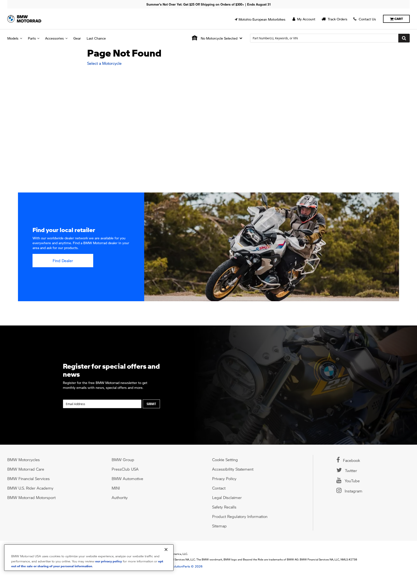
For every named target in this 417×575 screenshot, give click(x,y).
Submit (151, 404)
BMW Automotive (127, 478)
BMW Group (123, 459)
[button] (260, 19)
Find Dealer (63, 260)
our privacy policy (108, 561)
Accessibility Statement (232, 469)
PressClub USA (125, 469)
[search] (330, 38)
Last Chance (96, 38)
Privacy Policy (224, 478)
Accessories (54, 38)
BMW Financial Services (28, 478)
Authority (120, 497)
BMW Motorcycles (23, 459)
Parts (32, 38)
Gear (77, 38)
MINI (116, 488)
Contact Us (367, 19)
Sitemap (219, 526)
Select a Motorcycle (104, 63)
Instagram (352, 491)
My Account (305, 19)
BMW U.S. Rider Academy (30, 488)
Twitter (350, 470)
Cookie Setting (225, 459)
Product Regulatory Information (239, 516)
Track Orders (337, 19)
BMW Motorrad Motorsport (31, 497)
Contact (218, 488)
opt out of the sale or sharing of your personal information (87, 563)
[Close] (166, 549)
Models (12, 38)
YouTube (351, 480)
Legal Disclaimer (227, 497)
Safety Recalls (224, 507)
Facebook (351, 460)
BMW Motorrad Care (25, 469)
